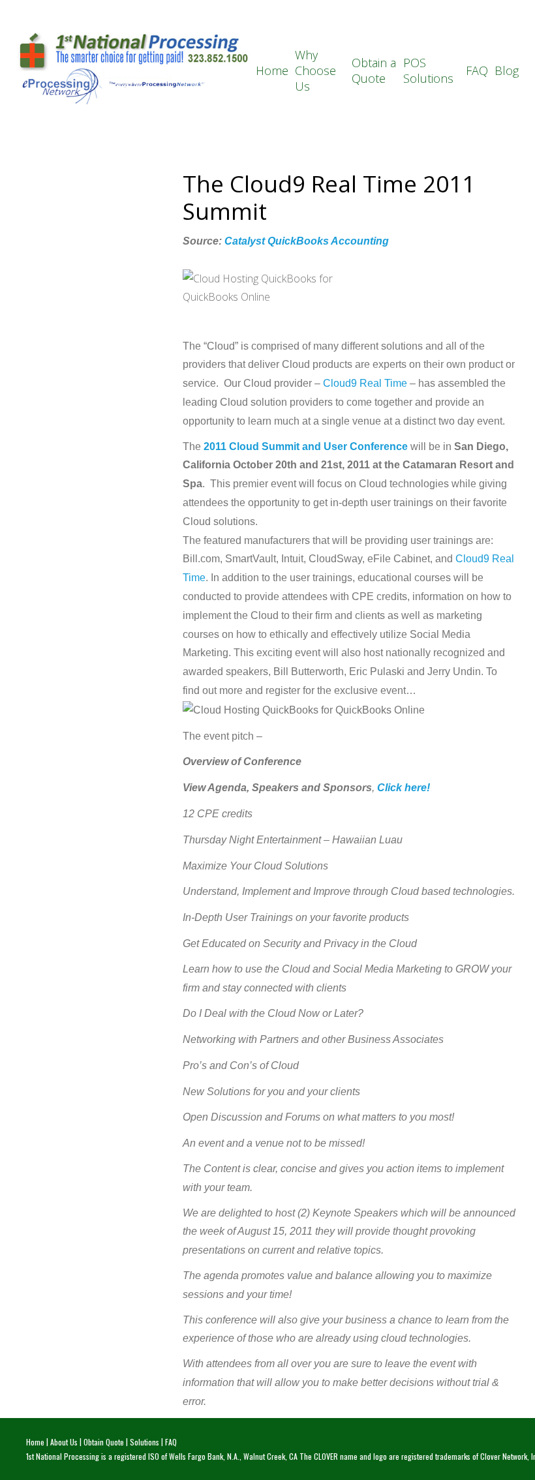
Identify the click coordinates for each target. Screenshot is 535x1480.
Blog (507, 70)
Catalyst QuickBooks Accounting (306, 241)
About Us (64, 1441)
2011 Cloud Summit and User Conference (306, 446)
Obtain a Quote (374, 70)
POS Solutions (428, 70)
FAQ (477, 70)
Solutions (144, 1441)
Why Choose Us (315, 70)
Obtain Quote (104, 1441)
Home (272, 70)
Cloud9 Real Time (365, 383)
